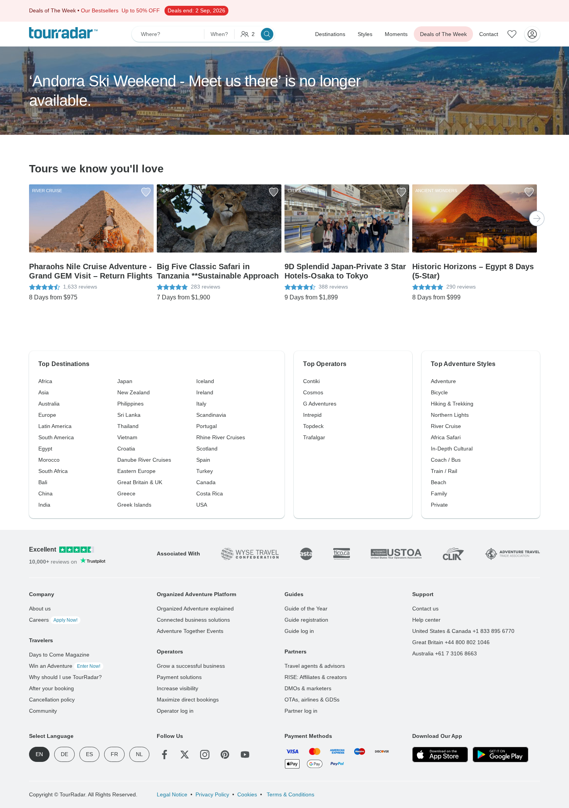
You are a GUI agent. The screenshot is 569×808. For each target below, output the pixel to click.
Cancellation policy (52, 699)
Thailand (128, 426)
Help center (426, 620)
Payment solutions (179, 677)
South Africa (53, 471)
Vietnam (127, 437)
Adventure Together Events (190, 631)
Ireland (204, 392)
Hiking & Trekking (452, 404)
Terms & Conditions (289, 794)
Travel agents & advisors (314, 666)
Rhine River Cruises (220, 437)
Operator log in (175, 711)
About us (40, 608)
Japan (124, 381)
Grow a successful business (191, 666)
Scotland (207, 448)
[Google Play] (500, 754)
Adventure (443, 381)
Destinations (330, 34)
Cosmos (313, 392)
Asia (43, 392)
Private (439, 505)
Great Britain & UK (139, 482)
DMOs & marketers (307, 688)
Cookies (247, 794)
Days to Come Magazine (59, 655)
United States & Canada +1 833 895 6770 (463, 631)
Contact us (425, 608)
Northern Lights (450, 415)
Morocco (49, 460)
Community (43, 711)
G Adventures (319, 404)
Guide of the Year (305, 608)
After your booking (51, 688)
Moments (396, 34)
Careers (53, 620)
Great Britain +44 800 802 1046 (451, 642)
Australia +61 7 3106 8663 (444, 653)
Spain (203, 460)
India (44, 505)
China (45, 493)
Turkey (204, 471)
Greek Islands (134, 505)
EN (39, 754)
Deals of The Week (443, 34)
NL (139, 754)
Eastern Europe (136, 471)
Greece (126, 493)
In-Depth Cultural (452, 448)
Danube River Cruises (144, 460)
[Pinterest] (225, 754)
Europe (47, 415)
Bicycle (439, 392)
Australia (49, 404)
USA (201, 505)
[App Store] (440, 754)
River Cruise (446, 426)
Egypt (45, 448)
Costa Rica (209, 493)
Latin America (55, 426)
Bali (42, 482)
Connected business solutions (193, 620)
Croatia (126, 448)
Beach (438, 482)
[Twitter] (184, 754)
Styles (365, 34)
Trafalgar (314, 437)
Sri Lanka (129, 415)
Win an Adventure (64, 666)
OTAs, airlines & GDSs (311, 699)
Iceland (205, 381)
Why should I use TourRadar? (65, 677)
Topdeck (313, 426)
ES (89, 754)
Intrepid (312, 415)
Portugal (206, 426)
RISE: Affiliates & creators (315, 677)
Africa (45, 381)
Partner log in (300, 711)
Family (439, 493)
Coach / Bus (446, 460)
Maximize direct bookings (188, 699)
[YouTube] (245, 754)
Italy (201, 404)
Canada (206, 482)
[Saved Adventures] (512, 34)
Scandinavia (211, 415)
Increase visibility (177, 688)
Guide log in (299, 631)
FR (114, 754)
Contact (488, 34)
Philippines (130, 404)
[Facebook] (164, 754)
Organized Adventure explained (195, 608)
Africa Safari (446, 437)
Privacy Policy (212, 794)
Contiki (311, 381)
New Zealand (133, 392)
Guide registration (306, 620)
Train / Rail (444, 471)
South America (56, 437)
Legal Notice (172, 794)
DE (64, 754)
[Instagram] (205, 754)
